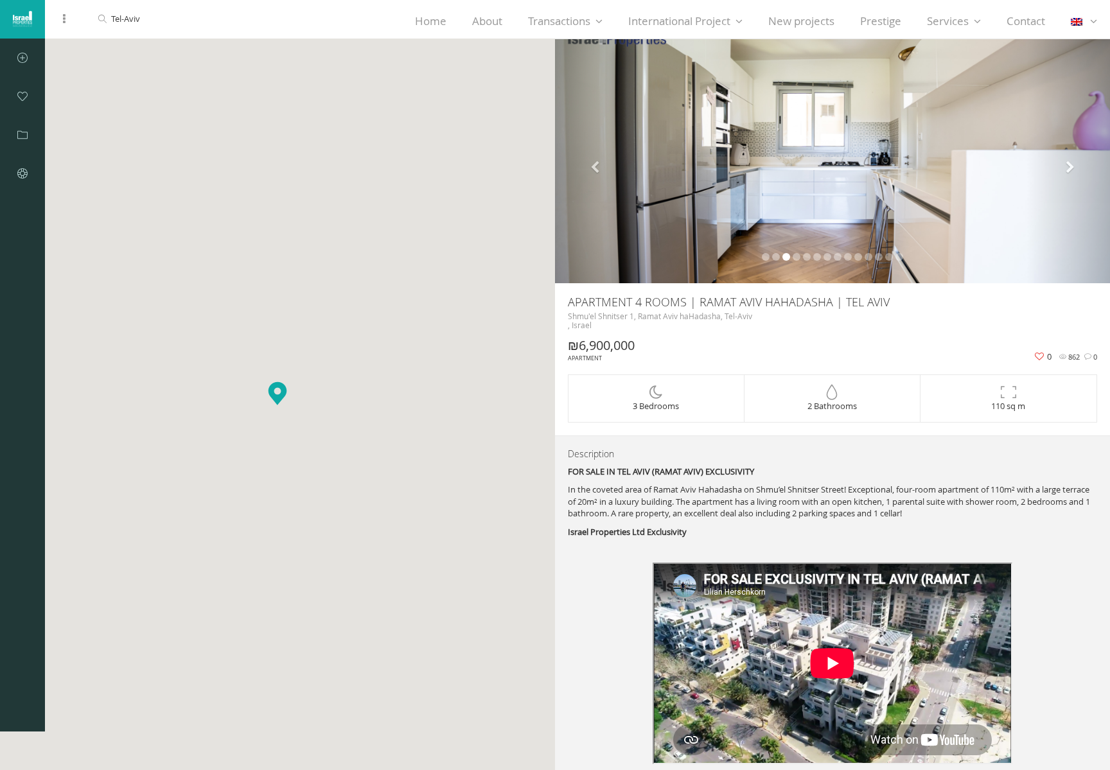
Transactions (559, 20)
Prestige (880, 20)
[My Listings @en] (22, 135)
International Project (679, 20)
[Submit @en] (22, 58)
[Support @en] (22, 173)
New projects (801, 20)
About (487, 20)
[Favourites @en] (22, 96)
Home (430, 20)
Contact (1026, 20)
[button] (597, 161)
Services (948, 20)
